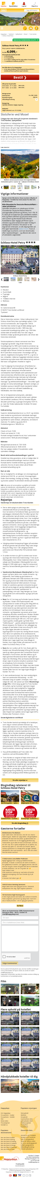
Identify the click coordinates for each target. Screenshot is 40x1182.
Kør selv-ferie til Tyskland (9, 1143)
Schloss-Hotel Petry (7, 36)
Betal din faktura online (28, 1141)
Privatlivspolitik (20, 1164)
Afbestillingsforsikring (27, 1147)
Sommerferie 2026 (27, 1119)
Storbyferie (24, 1125)
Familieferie (24, 1127)
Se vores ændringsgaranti (29, 1143)
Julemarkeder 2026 (27, 1121)
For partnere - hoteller (8, 1117)
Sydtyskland (19, 34)
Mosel (25, 34)
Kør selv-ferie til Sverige (8, 1145)
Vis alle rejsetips (19, 780)
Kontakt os (4, 1125)
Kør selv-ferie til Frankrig (8, 1141)
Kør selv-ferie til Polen (8, 1149)
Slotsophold (24, 1113)
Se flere (20, 906)
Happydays (4, 34)
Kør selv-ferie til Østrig (8, 1139)
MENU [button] (4, 10)
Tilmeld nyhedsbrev (27, 1149)
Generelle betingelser (20, 1165)
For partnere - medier (7, 1115)
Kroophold (24, 1117)
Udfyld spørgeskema (27, 1145)
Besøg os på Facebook (28, 1137)
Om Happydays (5, 1113)
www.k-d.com (23, 229)
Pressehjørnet (5, 1123)
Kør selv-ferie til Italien (8, 1137)
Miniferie (23, 1115)
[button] (3, 167)
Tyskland (11, 34)
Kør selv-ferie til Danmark (9, 1147)
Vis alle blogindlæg (20, 823)
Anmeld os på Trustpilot (28, 1135)
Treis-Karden (33, 34)
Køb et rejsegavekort (27, 1139)
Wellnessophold (26, 1123)
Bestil (20, 77)
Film (2, 1119)
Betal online (4, 1121)
